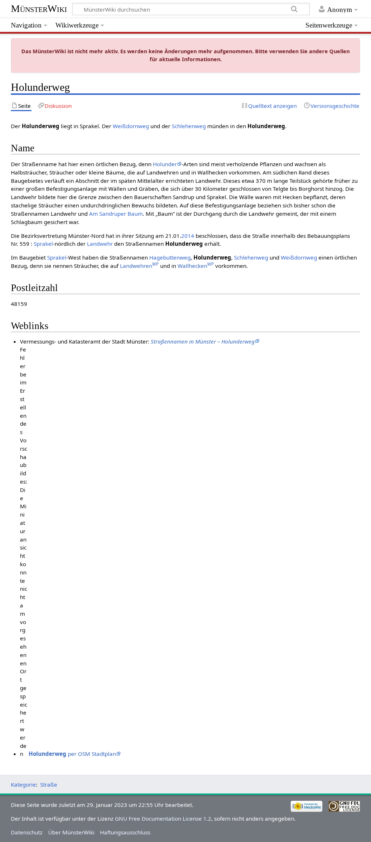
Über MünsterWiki (71, 832)
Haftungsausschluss (125, 832)
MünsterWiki (39, 8)
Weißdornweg (131, 126)
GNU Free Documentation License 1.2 (163, 818)
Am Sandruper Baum (116, 213)
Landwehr (100, 243)
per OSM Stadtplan (72, 753)
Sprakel (43, 243)
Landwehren (139, 265)
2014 (187, 235)
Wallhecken (196, 265)
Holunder (165, 164)
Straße (48, 784)
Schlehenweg (189, 126)
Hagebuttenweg (170, 257)
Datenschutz (26, 832)
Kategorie (23, 784)
